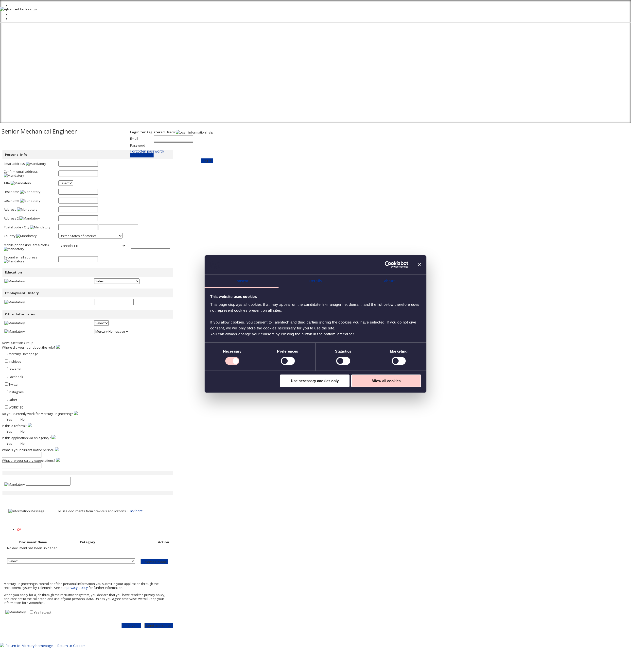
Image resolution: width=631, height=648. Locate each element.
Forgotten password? (147, 151)
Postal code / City (16, 227)
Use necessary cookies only (315, 381)
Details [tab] (315, 280)
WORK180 (16, 407)
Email (134, 138)
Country (10, 236)
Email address (14, 163)
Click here (135, 511)
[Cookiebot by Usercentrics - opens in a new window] (386, 264)
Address (10, 209)
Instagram (16, 392)
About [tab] (389, 280)
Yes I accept (42, 612)
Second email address (20, 257)
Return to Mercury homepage (29, 645)
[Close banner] (419, 264)
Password (137, 145)
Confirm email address (21, 171)
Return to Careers (71, 645)
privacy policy (77, 587)
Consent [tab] (241, 280)
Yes (9, 419)
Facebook (16, 377)
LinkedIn (15, 369)
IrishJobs (15, 361)
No (22, 419)
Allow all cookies (386, 381)
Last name (11, 200)
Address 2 (11, 218)
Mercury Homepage (23, 354)
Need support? (142, 155)
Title (7, 183)
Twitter (14, 384)
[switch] (288, 361)
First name (11, 191)
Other (13, 399)
